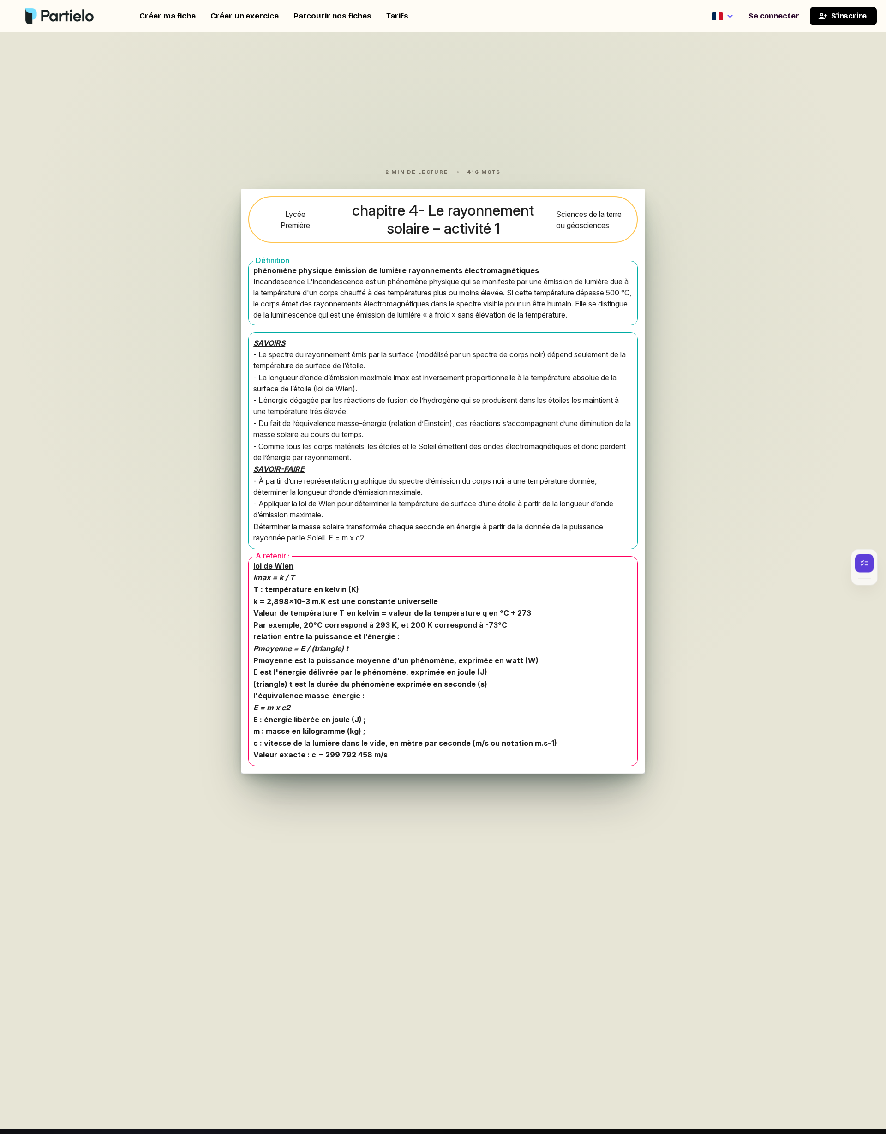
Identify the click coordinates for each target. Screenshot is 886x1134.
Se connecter (773, 16)
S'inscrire (849, 16)
